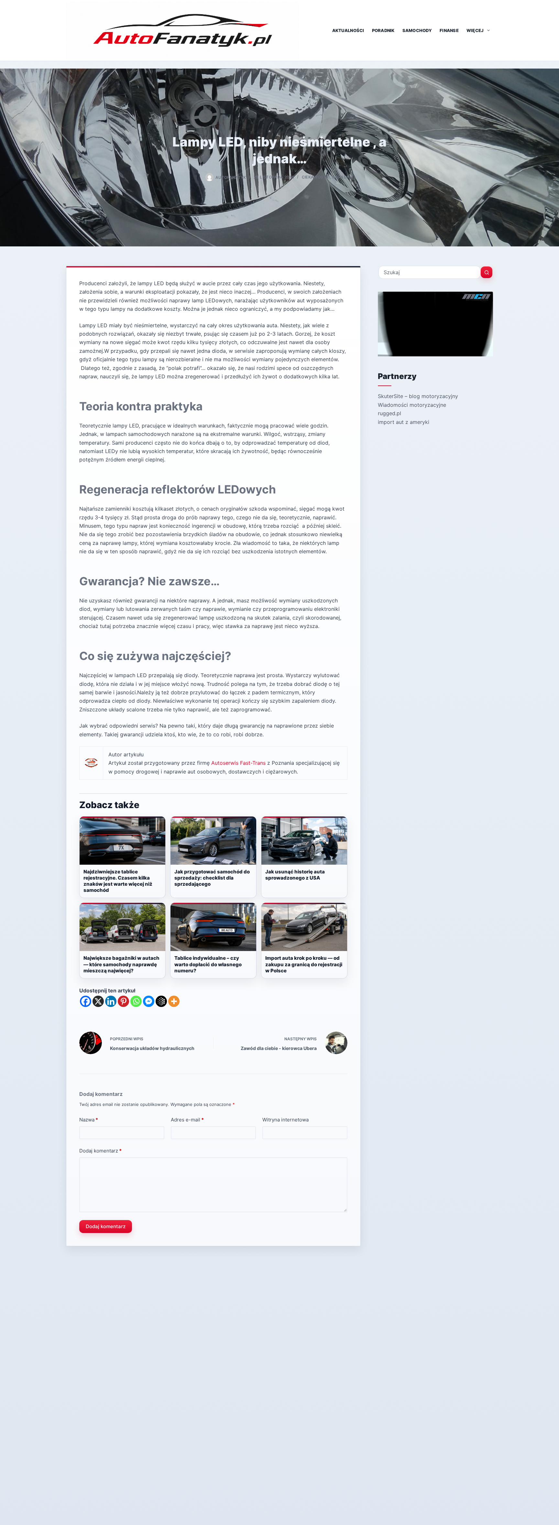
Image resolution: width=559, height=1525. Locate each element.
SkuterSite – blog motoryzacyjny (418, 396)
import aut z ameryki (403, 422)
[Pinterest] (123, 1001)
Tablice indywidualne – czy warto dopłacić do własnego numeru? (208, 964)
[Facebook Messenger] (148, 1001)
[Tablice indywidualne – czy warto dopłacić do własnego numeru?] (213, 927)
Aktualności (348, 30)
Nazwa (88, 1120)
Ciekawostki (316, 177)
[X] (98, 1001)
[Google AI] (161, 1001)
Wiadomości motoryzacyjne (412, 405)
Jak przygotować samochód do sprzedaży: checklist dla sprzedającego (212, 878)
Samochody (417, 30)
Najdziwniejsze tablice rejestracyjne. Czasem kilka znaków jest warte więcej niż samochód (117, 881)
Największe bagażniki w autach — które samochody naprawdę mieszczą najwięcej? (121, 964)
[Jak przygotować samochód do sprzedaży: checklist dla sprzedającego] (213, 841)
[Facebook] (85, 1001)
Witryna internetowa (285, 1120)
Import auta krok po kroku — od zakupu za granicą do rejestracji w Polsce (303, 964)
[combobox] (429, 272)
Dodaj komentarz (100, 1151)
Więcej (475, 30)
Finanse (449, 30)
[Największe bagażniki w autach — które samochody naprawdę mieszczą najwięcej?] (122, 927)
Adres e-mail (187, 1120)
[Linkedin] (110, 1001)
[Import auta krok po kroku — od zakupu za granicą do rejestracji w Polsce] (304, 927)
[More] (174, 1001)
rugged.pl (389, 413)
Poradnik (383, 30)
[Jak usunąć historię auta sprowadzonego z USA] (304, 841)
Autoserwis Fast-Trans (238, 763)
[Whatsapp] (136, 1001)
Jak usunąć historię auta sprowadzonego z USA (295, 875)
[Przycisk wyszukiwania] (486, 272)
